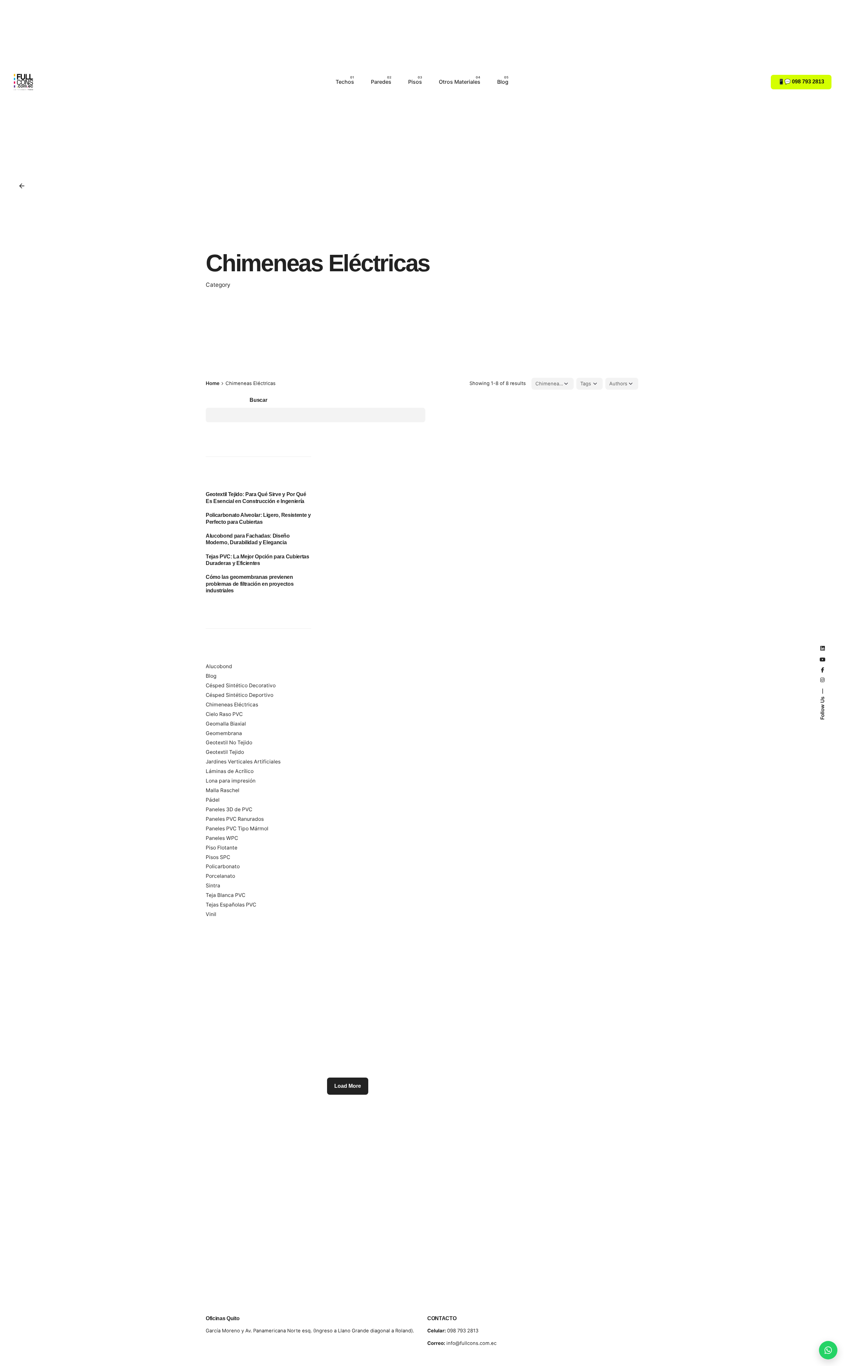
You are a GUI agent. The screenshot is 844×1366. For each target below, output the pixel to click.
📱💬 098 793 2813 (801, 81)
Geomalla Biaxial (226, 724)
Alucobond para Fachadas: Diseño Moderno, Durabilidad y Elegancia (248, 539)
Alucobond (219, 666)
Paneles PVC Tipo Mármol (237, 828)
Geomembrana (224, 733)
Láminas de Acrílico (230, 771)
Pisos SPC (218, 857)
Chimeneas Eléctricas (232, 704)
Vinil (211, 914)
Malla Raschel (222, 790)
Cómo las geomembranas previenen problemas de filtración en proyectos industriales (249, 583)
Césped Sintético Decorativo (241, 685)
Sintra (213, 885)
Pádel (213, 800)
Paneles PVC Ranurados (235, 819)
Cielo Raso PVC (224, 714)
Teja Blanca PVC (225, 895)
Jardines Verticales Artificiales (243, 761)
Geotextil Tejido (225, 752)
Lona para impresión (231, 781)
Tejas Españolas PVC (231, 905)
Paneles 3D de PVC (229, 809)
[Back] (22, 186)
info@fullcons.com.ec (462, 1343)
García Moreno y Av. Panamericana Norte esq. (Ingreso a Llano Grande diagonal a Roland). (310, 1331)
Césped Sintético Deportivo (239, 695)
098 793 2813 (452, 1331)
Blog (211, 676)
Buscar (258, 400)
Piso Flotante (221, 848)
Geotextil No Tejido (229, 742)
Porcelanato (220, 876)
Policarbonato (223, 866)
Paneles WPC (222, 838)
